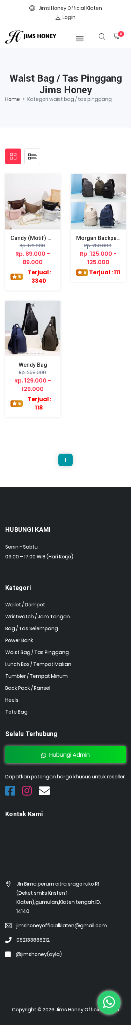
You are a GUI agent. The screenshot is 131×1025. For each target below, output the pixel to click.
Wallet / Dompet (25, 604)
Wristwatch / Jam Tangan (37, 616)
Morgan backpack (99, 238)
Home (12, 99)
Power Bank (19, 640)
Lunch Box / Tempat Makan (38, 664)
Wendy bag (33, 365)
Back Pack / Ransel (27, 688)
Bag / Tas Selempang (31, 628)
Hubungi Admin (69, 755)
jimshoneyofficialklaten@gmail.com (61, 925)
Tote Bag (16, 711)
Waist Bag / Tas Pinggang (37, 652)
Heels (12, 699)
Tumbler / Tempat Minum (36, 676)
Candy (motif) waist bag (41, 238)
